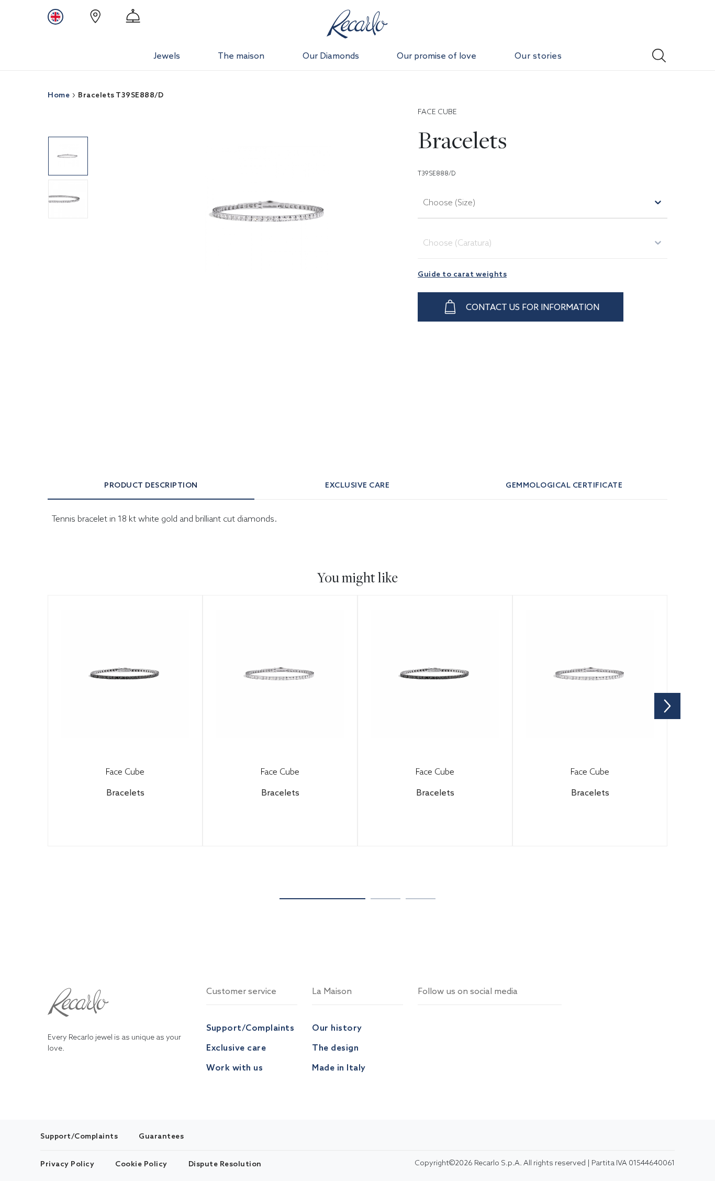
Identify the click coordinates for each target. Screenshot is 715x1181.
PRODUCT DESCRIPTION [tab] (151, 485)
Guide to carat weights (462, 274)
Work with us (234, 1067)
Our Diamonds (331, 55)
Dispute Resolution (225, 1163)
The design (335, 1047)
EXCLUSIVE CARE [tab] (357, 485)
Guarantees (161, 1136)
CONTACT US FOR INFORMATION (532, 307)
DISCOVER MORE (138, 821)
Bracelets (125, 792)
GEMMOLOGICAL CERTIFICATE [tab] (564, 485)
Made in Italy (339, 1067)
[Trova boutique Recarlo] (95, 16)
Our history (337, 1027)
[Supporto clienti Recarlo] (133, 16)
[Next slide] (667, 706)
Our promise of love (436, 55)
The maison (241, 55)
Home (59, 95)
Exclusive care (236, 1047)
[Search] (659, 52)
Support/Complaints (250, 1027)
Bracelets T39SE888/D (120, 95)
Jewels (166, 55)
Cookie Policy (141, 1163)
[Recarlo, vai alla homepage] (357, 22)
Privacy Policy (67, 1163)
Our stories (538, 55)
